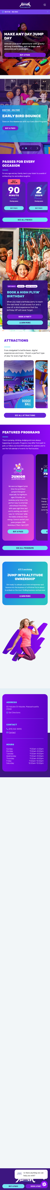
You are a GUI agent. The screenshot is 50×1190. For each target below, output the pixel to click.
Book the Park (31, 286)
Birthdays (11, 286)
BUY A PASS (10, 128)
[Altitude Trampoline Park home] (25, 5)
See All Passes (25, 220)
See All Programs (25, 548)
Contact (12, 732)
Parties (21, 286)
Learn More (25, 322)
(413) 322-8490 (15, 729)
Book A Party (25, 316)
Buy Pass (13, 208)
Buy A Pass (25, 55)
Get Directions (14, 712)
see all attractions (25, 415)
